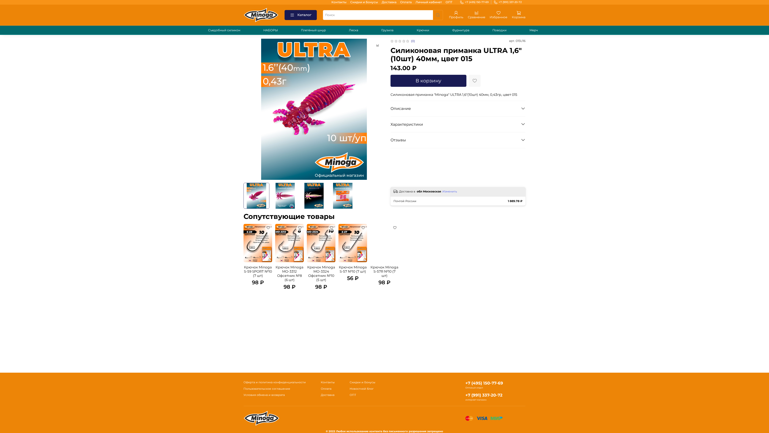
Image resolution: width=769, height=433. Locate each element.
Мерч (533, 30)
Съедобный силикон (224, 30)
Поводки (499, 30)
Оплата (406, 2)
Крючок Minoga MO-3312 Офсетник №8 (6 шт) (289, 273)
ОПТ (449, 2)
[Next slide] (378, 109)
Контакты (338, 2)
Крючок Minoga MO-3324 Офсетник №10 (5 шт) (321, 273)
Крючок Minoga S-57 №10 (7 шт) (353, 269)
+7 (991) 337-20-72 (510, 2)
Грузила (387, 30)
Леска (353, 30)
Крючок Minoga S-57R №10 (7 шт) (384, 271)
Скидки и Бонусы (364, 2)
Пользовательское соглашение (267, 388)
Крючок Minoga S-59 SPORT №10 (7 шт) (258, 271)
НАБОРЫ (270, 30)
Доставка (389, 2)
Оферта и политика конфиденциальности (275, 382)
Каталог (304, 15)
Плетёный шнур (313, 30)
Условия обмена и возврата (264, 395)
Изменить (449, 191)
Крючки (423, 30)
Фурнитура (460, 30)
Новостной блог (362, 388)
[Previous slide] (249, 109)
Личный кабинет (429, 2)
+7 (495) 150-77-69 (477, 2)
